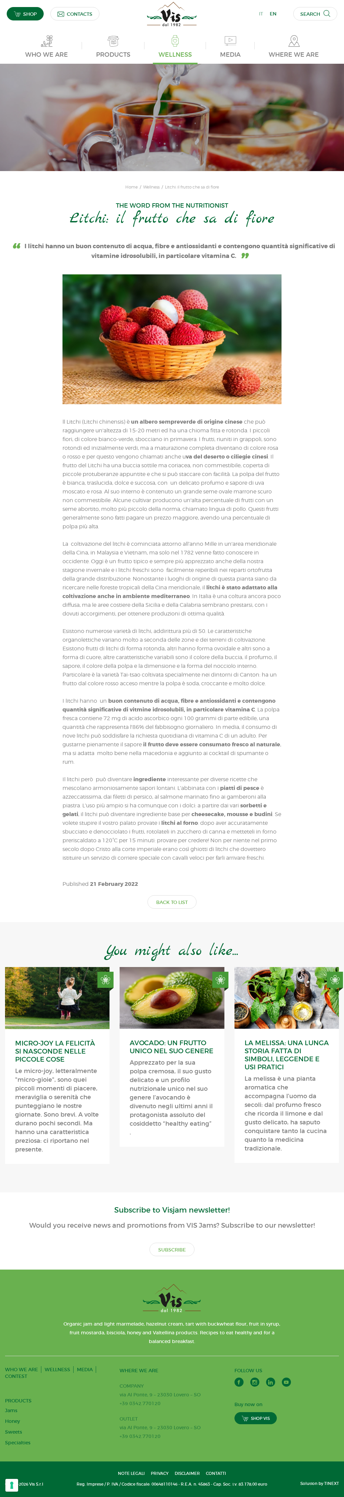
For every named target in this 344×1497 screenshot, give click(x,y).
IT (261, 14)
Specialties (18, 1443)
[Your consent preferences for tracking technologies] (11, 1485)
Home (131, 187)
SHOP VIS (260, 1418)
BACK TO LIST (172, 902)
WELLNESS (57, 1370)
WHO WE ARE (21, 1370)
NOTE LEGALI (131, 1473)
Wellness (151, 187)
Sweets (13, 1432)
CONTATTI (216, 1473)
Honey (12, 1421)
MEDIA (85, 1370)
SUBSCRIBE (172, 1250)
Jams (11, 1410)
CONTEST (16, 1376)
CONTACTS (79, 14)
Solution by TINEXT (319, 1483)
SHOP (30, 14)
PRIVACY (160, 1473)
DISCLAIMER (187, 1473)
